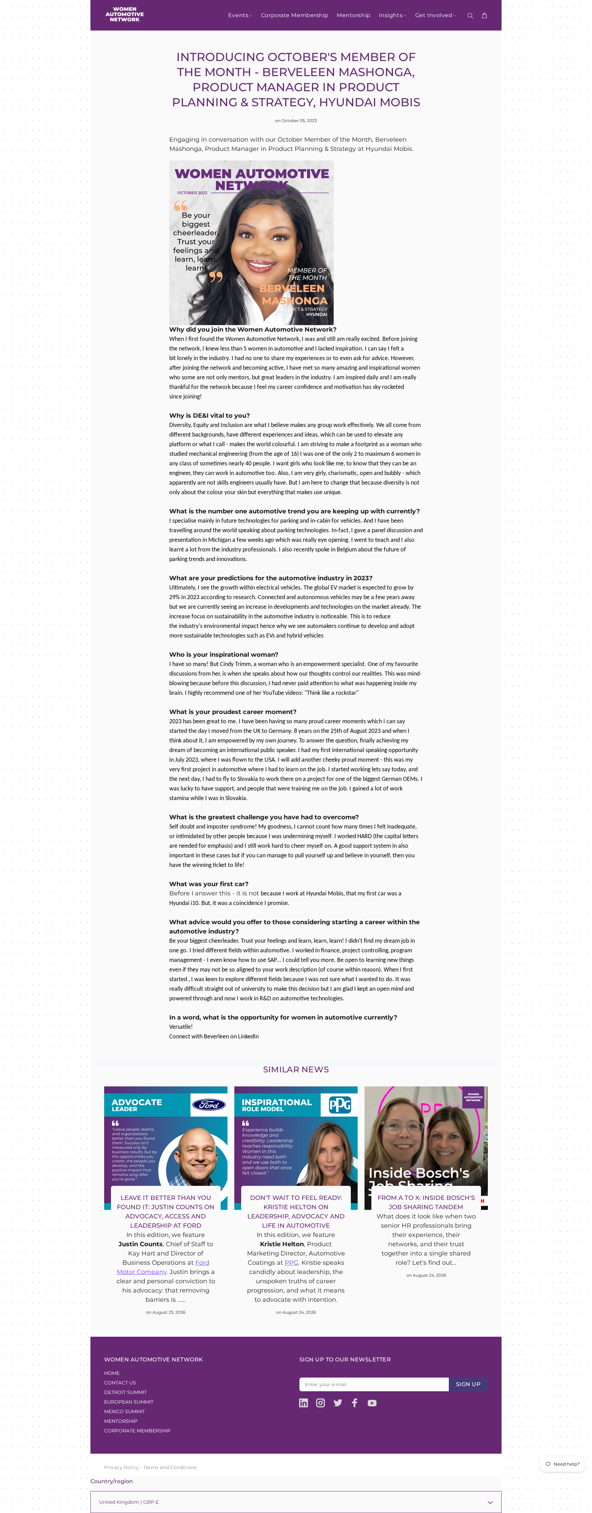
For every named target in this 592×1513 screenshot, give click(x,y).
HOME (112, 1373)
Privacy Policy (121, 1467)
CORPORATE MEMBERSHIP (137, 1431)
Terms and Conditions (170, 1467)
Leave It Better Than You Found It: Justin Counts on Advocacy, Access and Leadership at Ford (165, 1211)
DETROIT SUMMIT (125, 1392)
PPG (291, 1262)
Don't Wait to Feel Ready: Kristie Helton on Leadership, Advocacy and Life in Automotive (296, 1211)
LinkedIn (248, 1037)
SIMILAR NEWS (296, 1069)
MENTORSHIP (120, 1421)
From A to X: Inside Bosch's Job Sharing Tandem (426, 1202)
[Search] (472, 15)
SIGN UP (468, 1384)
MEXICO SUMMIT (124, 1411)
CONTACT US (120, 1383)
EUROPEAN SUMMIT (128, 1402)
